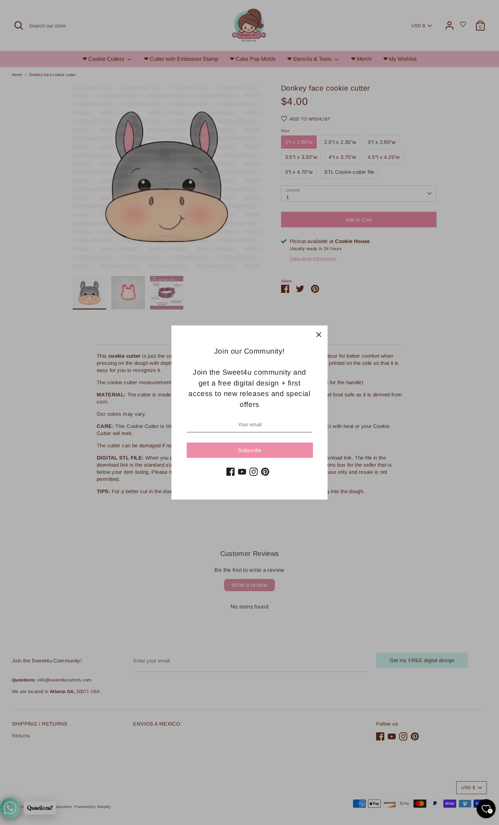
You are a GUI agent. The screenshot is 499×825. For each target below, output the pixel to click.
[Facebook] (230, 472)
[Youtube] (242, 472)
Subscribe (249, 450)
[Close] (318, 334)
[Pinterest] (265, 472)
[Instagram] (254, 472)
